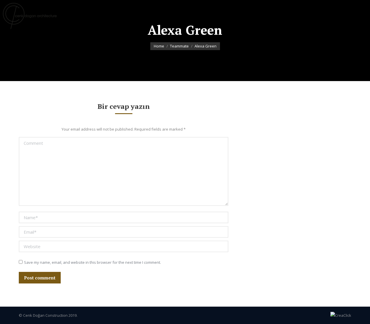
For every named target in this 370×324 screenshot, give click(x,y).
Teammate (179, 46)
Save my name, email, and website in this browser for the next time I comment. (92, 262)
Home (159, 46)
